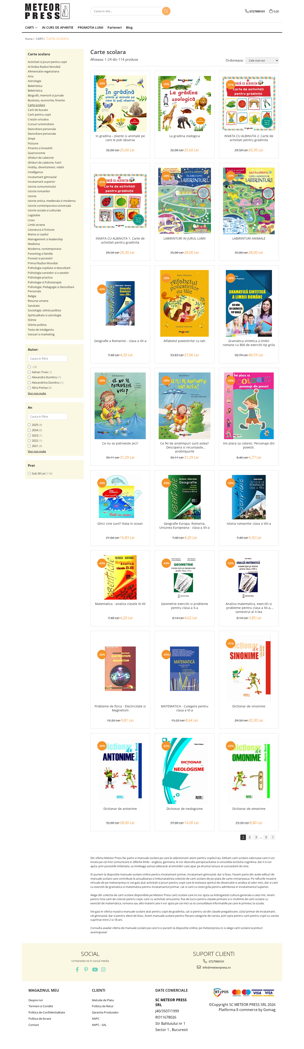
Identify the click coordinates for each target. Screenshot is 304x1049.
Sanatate (34, 306)
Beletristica (35, 86)
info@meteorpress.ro (216, 967)
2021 (35, 446)
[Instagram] (103, 969)
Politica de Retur (102, 1006)
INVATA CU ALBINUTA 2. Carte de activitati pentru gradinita (248, 138)
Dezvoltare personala (42, 129)
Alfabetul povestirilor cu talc (185, 341)
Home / (30, 39)
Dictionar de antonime (120, 809)
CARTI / (40, 39)
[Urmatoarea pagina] (273, 837)
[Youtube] (95, 969)
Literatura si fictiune (41, 230)
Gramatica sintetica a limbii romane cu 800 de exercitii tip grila (249, 343)
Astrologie (34, 81)
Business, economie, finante (46, 100)
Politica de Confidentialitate (46, 1012)
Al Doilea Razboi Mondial (44, 67)
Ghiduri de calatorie (41, 158)
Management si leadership (45, 239)
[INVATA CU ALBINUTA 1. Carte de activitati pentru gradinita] (120, 201)
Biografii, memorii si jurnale (46, 95)
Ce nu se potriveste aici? (120, 443)
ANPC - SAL (99, 1025)
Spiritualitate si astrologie (44, 315)
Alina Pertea (40, 388)
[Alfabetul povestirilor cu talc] (184, 303)
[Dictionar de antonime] (120, 771)
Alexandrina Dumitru (45, 382)
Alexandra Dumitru (44, 377)
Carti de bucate (38, 110)
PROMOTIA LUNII (90, 27)
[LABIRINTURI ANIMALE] (249, 201)
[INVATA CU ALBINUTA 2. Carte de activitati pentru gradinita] (249, 103)
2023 (35, 435)
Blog (129, 27)
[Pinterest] (86, 969)
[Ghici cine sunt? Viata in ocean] (120, 497)
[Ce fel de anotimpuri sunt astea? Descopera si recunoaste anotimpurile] (184, 405)
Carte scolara (36, 105)
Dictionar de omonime (248, 809)
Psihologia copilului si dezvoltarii (49, 268)
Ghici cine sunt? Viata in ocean (120, 524)
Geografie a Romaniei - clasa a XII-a (120, 341)
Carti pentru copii (39, 114)
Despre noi (35, 1000)
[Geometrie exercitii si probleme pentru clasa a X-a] (184, 577)
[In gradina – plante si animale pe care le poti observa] (120, 103)
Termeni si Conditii (40, 1006)
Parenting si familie (40, 254)
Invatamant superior (41, 182)
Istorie (32, 196)
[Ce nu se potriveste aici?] (120, 405)
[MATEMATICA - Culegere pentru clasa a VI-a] (184, 669)
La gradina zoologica (184, 136)
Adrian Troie (40, 372)
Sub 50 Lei (38, 473)
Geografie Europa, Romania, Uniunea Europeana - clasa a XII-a (184, 526)
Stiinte (32, 320)
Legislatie (34, 215)
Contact (33, 1025)
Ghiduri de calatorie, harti (44, 162)
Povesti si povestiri (40, 258)
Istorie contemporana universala (49, 206)
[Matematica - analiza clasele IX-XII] (120, 577)
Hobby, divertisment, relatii (46, 167)
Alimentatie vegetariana (43, 71)
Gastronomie (36, 153)
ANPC (95, 1019)
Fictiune (33, 143)
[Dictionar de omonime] (249, 771)
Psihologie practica (40, 277)
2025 (35, 425)
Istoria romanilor (39, 191)
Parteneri (114, 27)
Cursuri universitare (41, 124)
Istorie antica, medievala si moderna (51, 201)
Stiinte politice (37, 325)
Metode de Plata (103, 1000)
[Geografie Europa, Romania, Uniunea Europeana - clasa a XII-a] (184, 497)
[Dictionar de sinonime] (249, 668)
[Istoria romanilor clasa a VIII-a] (249, 497)
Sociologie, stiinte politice (44, 310)
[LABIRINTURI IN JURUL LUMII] (184, 201)
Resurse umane (38, 301)
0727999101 (216, 961)
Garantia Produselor (105, 1012)
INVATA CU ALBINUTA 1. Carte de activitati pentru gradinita (120, 240)
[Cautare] (166, 11)
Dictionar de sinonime (248, 706)
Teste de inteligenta (41, 330)
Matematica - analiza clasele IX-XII (120, 604)
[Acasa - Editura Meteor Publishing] (47, 11)
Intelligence (35, 172)
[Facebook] (77, 969)
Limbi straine (36, 225)
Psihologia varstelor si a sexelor (48, 273)
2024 (35, 430)
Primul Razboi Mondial (43, 263)
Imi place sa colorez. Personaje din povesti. (249, 445)
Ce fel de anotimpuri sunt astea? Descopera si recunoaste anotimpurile (184, 447)
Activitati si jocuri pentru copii (47, 62)
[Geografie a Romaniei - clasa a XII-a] (120, 303)
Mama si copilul (38, 234)
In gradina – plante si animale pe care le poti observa (120, 138)
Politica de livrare (39, 1019)
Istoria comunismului (42, 186)
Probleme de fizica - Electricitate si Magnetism (120, 708)
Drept (31, 138)
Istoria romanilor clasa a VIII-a (249, 524)
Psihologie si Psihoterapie (44, 282)
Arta (30, 76)
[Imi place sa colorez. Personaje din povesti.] (249, 405)
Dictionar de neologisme (184, 809)
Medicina (34, 244)
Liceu (31, 220)
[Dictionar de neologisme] (184, 771)
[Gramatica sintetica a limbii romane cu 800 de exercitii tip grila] (249, 303)
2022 (35, 440)
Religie (32, 296)
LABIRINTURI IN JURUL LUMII (185, 238)
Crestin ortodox (38, 119)
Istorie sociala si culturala (44, 210)
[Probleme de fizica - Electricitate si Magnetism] (120, 669)
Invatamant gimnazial (42, 177)
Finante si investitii (40, 148)
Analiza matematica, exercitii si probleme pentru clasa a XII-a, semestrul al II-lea (249, 608)
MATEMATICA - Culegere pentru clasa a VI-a (184, 708)
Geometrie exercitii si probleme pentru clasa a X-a (184, 606)
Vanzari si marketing (41, 334)
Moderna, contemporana (44, 249)
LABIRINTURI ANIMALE (248, 238)
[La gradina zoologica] (184, 103)
